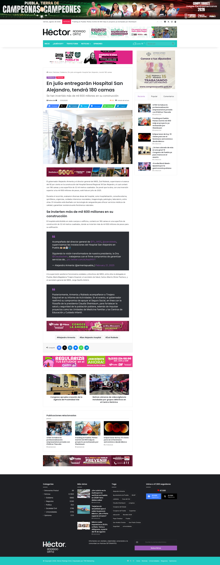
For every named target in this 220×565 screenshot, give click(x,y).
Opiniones (98, 44)
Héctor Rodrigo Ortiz (64, 561)
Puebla (128, 518)
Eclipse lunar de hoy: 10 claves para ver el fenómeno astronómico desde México (116, 439)
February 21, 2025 (105, 265)
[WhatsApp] (81, 347)
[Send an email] (56, 100)
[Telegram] (86, 347)
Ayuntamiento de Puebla (121, 495)
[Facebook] (59, 347)
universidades (127, 526)
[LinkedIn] (70, 347)
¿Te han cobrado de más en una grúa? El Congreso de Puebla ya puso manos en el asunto (163, 152)
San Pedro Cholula (135, 522)
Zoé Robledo (112, 337)
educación (116, 514)
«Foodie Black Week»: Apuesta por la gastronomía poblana (162, 165)
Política (49, 505)
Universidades (51, 512)
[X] (64, 347)
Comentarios (169, 96)
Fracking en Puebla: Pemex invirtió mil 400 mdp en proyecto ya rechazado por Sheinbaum (86, 440)
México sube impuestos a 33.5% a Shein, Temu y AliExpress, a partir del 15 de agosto (100, 527)
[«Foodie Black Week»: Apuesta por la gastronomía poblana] (144, 166)
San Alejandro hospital (91, 337)
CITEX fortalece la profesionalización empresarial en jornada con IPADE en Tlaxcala (58, 440)
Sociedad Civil (51, 508)
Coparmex (132, 511)
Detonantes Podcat (51, 490)
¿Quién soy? (58, 44)
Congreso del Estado (119, 507)
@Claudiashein (60, 256)
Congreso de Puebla (119, 511)
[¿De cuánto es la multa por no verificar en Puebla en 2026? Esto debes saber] (83, 493)
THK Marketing (89, 561)
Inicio (47, 44)
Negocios (49, 501)
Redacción (51, 100)
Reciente (141, 96)
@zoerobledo (109, 241)
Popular (154, 96)
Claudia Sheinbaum (119, 503)
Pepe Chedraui (117, 518)
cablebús (116, 499)
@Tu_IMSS (96, 241)
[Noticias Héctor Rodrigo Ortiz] (64, 32)
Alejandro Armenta (66, 337)
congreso (132, 503)
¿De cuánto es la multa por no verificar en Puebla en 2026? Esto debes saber (99, 495)
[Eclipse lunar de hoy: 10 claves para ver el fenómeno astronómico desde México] (116, 428)
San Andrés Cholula (119, 522)
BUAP (134, 495)
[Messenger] (75, 347)
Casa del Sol (126, 499)
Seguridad (116, 526)
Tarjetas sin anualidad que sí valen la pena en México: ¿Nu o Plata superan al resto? (100, 511)
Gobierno (63, 72)
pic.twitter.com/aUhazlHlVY (81, 259)
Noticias (85, 44)
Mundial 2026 (127, 514)
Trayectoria (72, 44)
